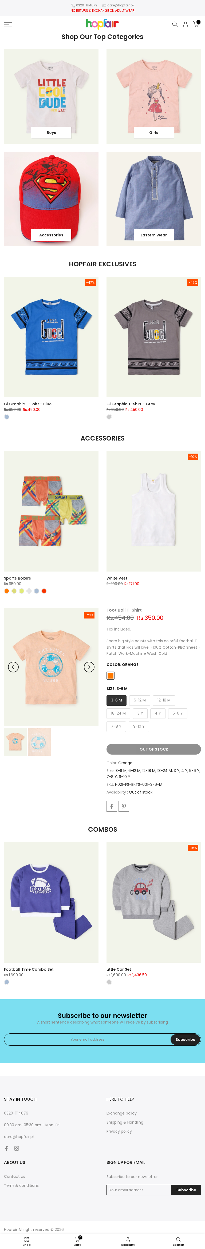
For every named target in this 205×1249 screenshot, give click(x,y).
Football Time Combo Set (29, 969)
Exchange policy (122, 1113)
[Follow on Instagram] (16, 1148)
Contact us (14, 1176)
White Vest (117, 578)
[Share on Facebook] (112, 806)
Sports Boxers (17, 578)
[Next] (89, 667)
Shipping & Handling (125, 1122)
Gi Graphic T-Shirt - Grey (131, 404)
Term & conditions (21, 1185)
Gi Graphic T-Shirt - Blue (28, 404)
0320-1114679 (86, 5)
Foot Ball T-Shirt (124, 610)
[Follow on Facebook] (6, 1148)
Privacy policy (119, 1131)
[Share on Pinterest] (124, 806)
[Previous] (13, 667)
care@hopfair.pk (120, 5)
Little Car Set (119, 969)
